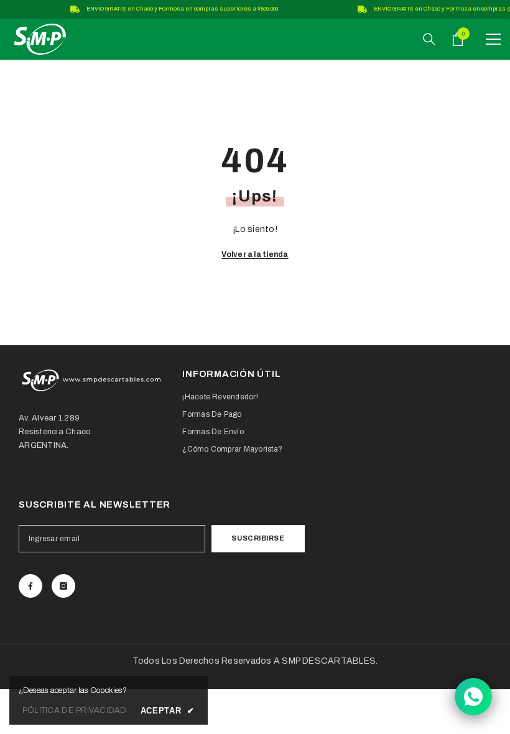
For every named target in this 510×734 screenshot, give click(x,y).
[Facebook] (30, 586)
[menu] (493, 39)
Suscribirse (257, 538)
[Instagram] (63, 586)
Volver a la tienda (254, 254)
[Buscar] (429, 39)
